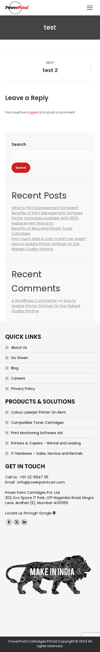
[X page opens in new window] (16, 522)
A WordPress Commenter (34, 300)
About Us (19, 347)
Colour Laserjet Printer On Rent (38, 412)
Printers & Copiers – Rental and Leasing (46, 443)
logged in (34, 112)
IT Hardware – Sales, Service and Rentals (47, 453)
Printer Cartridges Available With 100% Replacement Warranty (45, 221)
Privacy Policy (23, 388)
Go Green (19, 357)
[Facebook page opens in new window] (9, 522)
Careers (18, 378)
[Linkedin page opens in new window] (24, 522)
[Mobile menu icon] (90, 8)
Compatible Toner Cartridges (37, 422)
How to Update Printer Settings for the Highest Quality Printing (45, 246)
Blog (14, 368)
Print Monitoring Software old (37, 432)
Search (19, 144)
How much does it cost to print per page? (49, 238)
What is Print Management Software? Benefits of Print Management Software (47, 210)
